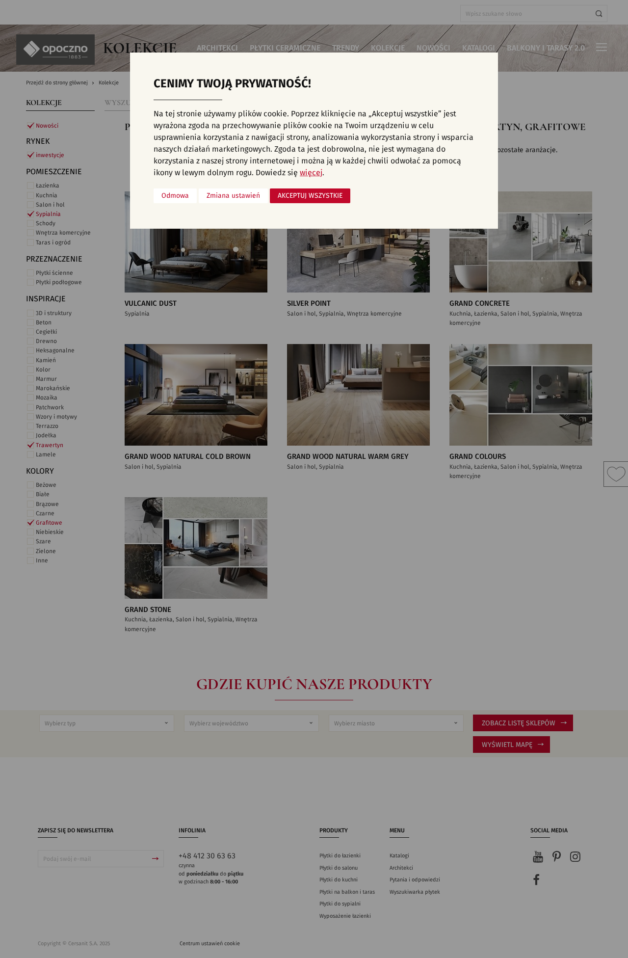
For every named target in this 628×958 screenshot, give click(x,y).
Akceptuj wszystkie (310, 195)
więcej (311, 173)
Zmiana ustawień (233, 195)
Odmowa (175, 195)
